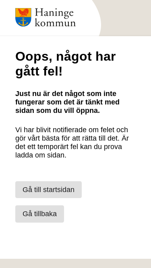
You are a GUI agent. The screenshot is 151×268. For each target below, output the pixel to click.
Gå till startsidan (48, 190)
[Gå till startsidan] (45, 29)
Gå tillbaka (40, 214)
